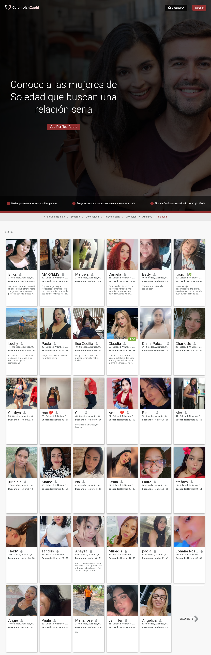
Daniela (115, 274)
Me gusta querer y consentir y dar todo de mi (55, 356)
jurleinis (14, 482)
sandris (48, 551)
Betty (146, 274)
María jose (84, 620)
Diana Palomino (153, 343)
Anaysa (81, 551)
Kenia (113, 482)
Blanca (147, 413)
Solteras (75, 216)
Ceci (78, 413)
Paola (46, 343)
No (76, 632)
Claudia (115, 343)
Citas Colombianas (54, 216)
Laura (146, 482)
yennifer (115, 620)
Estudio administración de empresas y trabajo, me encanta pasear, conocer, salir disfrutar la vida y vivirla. (121, 290)
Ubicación (131, 216)
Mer (179, 413)
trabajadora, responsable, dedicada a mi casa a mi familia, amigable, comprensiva (20, 359)
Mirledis (115, 551)
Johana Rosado (187, 551)
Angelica (149, 620)
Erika (12, 274)
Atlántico (147, 216)
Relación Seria (112, 216)
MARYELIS (50, 274)
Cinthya (14, 413)
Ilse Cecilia (84, 343)
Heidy (13, 551)
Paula (46, 620)
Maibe (47, 482)
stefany (182, 482)
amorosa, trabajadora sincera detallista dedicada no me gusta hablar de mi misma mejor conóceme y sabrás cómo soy (122, 359)
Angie (13, 620)
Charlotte (183, 343)
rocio (180, 274)
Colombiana (92, 216)
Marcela (82, 274)
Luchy (13, 343)
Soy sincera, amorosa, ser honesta (87, 425)
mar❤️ (47, 413)
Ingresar (199, 7)
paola (146, 551)
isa (77, 482)
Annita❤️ (116, 413)
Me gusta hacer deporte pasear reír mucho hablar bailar (87, 358)
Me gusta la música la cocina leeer (152, 287)
